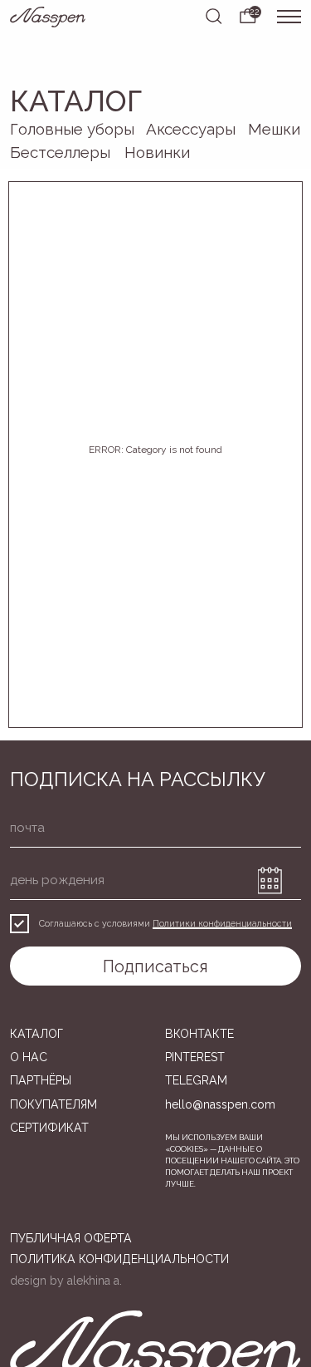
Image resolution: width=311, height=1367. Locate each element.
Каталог (36, 1033)
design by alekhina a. (66, 1280)
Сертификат (49, 1127)
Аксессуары (191, 129)
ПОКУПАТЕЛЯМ (53, 1104)
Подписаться (155, 966)
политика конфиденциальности (119, 1259)
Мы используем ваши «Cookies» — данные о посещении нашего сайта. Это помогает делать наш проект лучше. (232, 1160)
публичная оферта (71, 1238)
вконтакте (199, 1033)
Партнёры (40, 1080)
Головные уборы (72, 129)
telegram (196, 1080)
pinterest (195, 1057)
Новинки (157, 152)
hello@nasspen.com (220, 1104)
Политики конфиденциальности (222, 923)
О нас (28, 1057)
